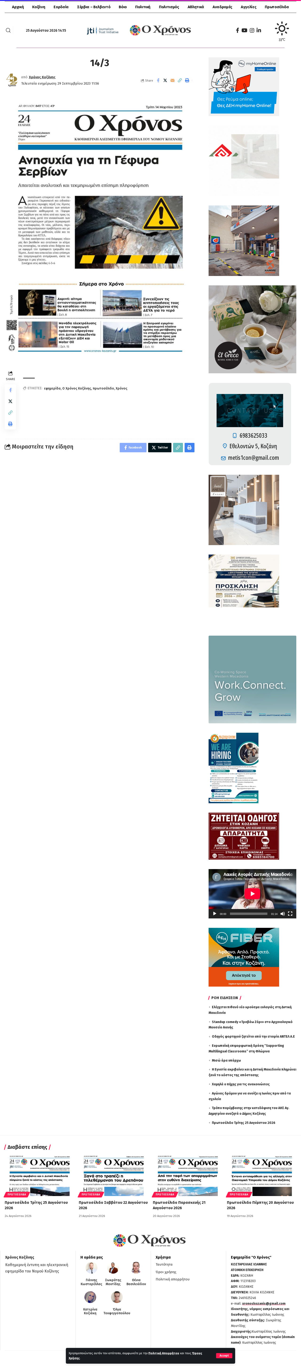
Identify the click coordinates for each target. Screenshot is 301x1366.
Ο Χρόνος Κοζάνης (76, 388)
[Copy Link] (180, 80)
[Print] (187, 80)
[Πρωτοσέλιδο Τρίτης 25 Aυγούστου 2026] (39, 1175)
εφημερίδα (52, 388)
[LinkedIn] (258, 30)
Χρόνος (121, 388)
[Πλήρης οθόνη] (290, 913)
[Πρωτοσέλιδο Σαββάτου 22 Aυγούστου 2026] (113, 1175)
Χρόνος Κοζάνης (42, 77)
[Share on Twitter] (165, 80)
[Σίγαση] (282, 913)
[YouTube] (244, 30)
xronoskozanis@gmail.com (263, 1304)
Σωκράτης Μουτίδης (113, 1282)
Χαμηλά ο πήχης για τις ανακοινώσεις (241, 1084)
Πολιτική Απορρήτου (163, 1353)
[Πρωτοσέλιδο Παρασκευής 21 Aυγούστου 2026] (187, 1175)
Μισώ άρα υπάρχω (226, 1061)
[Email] (172, 80)
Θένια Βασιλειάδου (136, 1282)
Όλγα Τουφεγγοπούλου (116, 1311)
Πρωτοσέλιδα (17, 1194)
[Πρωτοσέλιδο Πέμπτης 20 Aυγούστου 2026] (261, 1175)
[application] (252, 893)
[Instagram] (252, 30)
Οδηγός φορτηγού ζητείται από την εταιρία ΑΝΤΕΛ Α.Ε (253, 1037)
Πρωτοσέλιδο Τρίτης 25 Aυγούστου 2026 (243, 1123)
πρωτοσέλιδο (103, 388)
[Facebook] (237, 30)
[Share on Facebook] (158, 80)
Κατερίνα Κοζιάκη (90, 1311)
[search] (8, 30)
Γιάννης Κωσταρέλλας (91, 1282)
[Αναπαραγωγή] (214, 913)
